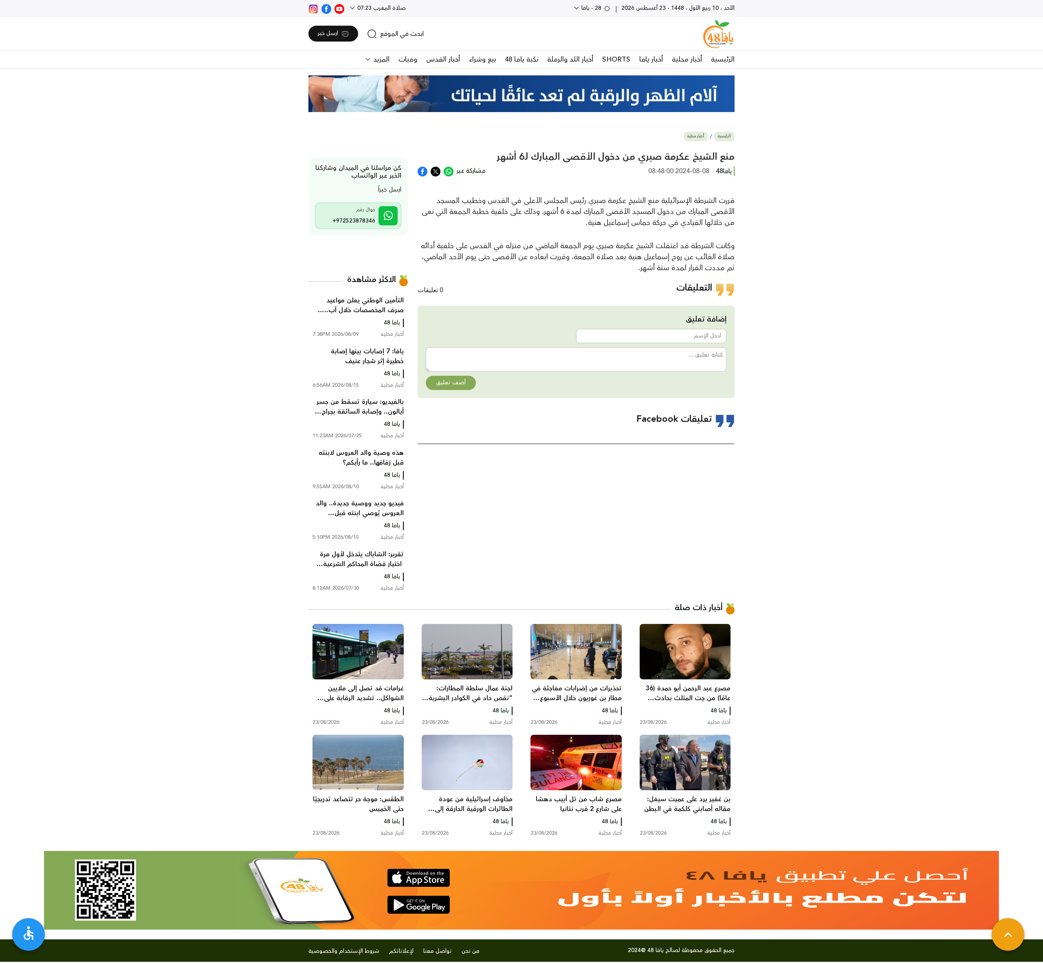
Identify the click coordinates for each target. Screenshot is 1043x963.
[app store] (418, 877)
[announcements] (521, 93)
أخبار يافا (651, 59)
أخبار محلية (687, 59)
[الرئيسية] (718, 34)
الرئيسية (723, 59)
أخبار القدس (443, 59)
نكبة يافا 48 (521, 59)
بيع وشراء (482, 59)
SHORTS (616, 59)
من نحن (471, 951)
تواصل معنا (437, 951)
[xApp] (435, 170)
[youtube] (339, 8)
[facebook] (326, 8)
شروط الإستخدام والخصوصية (343, 951)
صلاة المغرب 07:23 (381, 8)
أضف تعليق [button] (451, 382)
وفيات (407, 59)
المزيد (380, 59)
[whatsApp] (448, 170)
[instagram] (313, 8)
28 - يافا (591, 8)
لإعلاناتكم (401, 951)
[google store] (418, 904)
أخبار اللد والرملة (570, 59)
